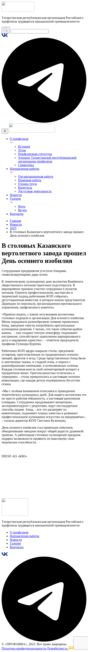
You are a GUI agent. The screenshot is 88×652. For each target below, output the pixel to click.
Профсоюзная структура (35, 154)
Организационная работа (35, 176)
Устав (22, 150)
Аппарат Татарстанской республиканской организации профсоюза (47, 159)
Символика (26, 165)
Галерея (15, 198)
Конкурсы (25, 187)
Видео (22, 210)
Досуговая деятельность (35, 191)
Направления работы (24, 168)
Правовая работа (29, 180)
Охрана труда (27, 184)
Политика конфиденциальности (24, 648)
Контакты (17, 214)
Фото (21, 206)
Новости (16, 195)
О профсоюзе (19, 138)
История (24, 146)
